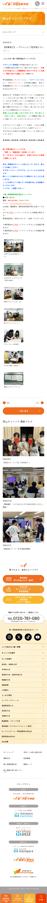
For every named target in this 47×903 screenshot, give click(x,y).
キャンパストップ (9, 32)
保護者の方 (6, 680)
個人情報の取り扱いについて (12, 771)
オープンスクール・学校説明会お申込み (17, 731)
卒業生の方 (6, 716)
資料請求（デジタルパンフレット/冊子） (17, 726)
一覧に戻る (23, 410)
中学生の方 (6, 669)
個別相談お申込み (8, 736)
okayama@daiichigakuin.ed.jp (21, 203)
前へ (9, 403)
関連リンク (28, 764)
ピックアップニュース (10, 700)
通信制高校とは (7, 705)
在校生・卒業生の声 (9, 664)
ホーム (5, 8)
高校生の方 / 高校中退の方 (12, 674)
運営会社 (6, 758)
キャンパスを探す (15, 8)
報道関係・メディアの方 (11, 721)
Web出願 (5, 741)
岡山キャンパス (28, 8)
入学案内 (5, 690)
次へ (38, 403)
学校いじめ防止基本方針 (33, 752)
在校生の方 (6, 710)
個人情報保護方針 (10, 764)
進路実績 (5, 685)
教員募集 (27, 758)
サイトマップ (8, 752)
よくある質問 (7, 695)
